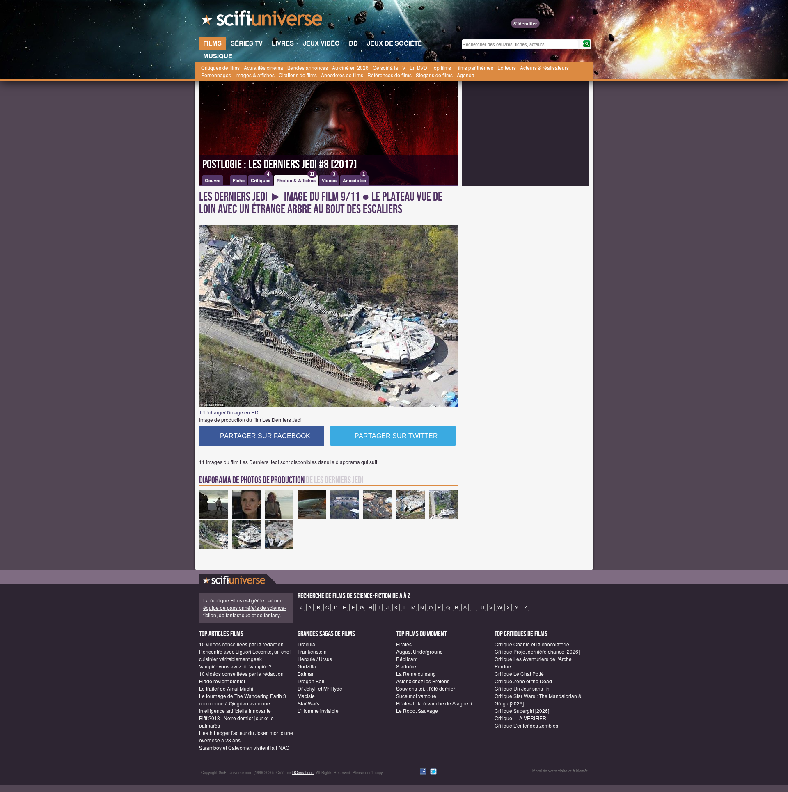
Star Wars (308, 703)
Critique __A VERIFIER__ (523, 717)
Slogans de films (434, 74)
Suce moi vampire (416, 695)
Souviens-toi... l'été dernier (425, 688)
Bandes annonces (307, 67)
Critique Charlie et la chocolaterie (532, 644)
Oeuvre (212, 180)
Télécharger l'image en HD (229, 412)
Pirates (404, 644)
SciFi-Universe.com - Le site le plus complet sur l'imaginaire (262, 20)
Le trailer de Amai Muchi (226, 688)
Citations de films (298, 74)
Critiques (260, 179)
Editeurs (506, 67)
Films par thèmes (474, 67)
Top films (441, 67)
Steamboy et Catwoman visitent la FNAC (244, 747)
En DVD (418, 67)
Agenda (465, 74)
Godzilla (307, 666)
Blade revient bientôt (222, 681)
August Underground (419, 651)
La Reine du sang (416, 673)
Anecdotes (354, 179)
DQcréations (303, 772)
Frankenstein (312, 651)
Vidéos (329, 179)
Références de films (389, 74)
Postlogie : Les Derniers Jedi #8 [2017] (279, 164)
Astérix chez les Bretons (422, 681)
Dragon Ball (311, 681)
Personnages (216, 74)
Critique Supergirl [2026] (522, 710)
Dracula (306, 644)
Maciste (306, 695)
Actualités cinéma (263, 67)
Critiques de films (220, 67)
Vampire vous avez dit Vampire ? (235, 666)
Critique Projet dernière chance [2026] (537, 651)
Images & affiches (255, 74)
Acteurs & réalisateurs (544, 67)
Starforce (406, 666)
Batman (306, 673)
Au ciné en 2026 (350, 67)
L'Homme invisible (318, 710)
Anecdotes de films (342, 74)
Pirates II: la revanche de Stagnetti (434, 703)
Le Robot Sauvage (417, 710)
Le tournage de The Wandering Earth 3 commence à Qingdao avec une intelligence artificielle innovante (242, 703)
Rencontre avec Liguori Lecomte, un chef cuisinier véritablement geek (245, 655)
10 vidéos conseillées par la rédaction (241, 644)
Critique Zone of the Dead (523, 681)
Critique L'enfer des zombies (526, 725)
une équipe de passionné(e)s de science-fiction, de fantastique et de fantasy (244, 607)
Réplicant (406, 658)
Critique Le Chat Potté (519, 673)
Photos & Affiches (296, 179)
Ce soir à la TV (389, 67)
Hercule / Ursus (315, 658)
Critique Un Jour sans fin (522, 688)
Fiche (239, 180)
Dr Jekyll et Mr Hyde (320, 688)
